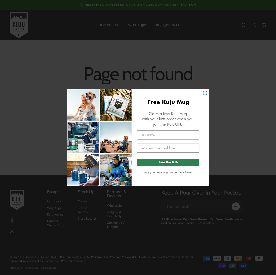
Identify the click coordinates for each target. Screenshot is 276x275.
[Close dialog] (205, 93)
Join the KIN (168, 162)
